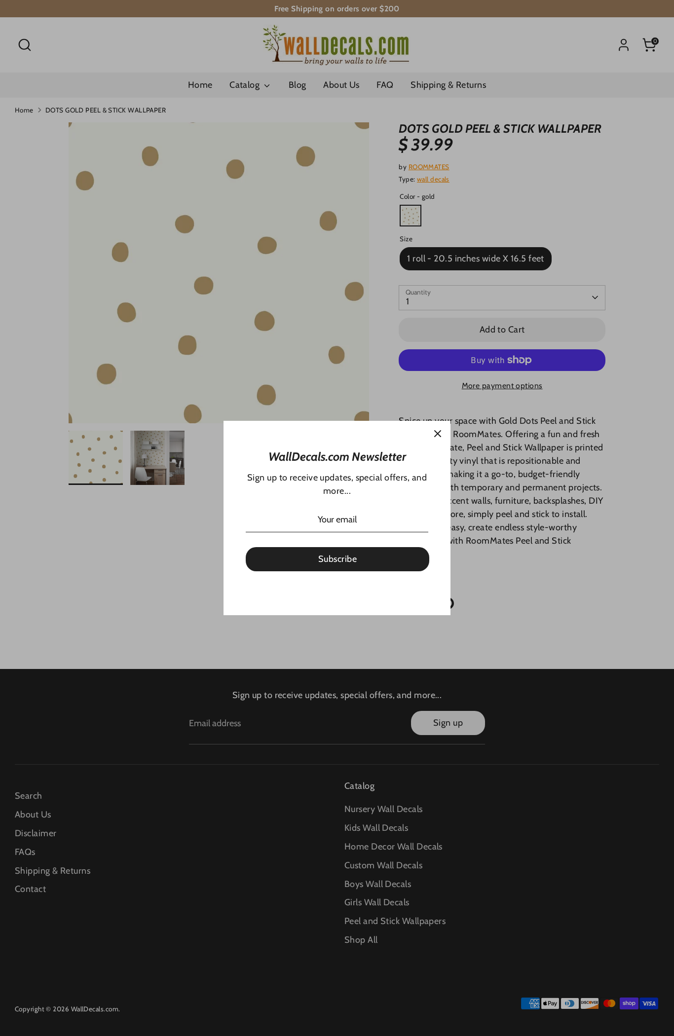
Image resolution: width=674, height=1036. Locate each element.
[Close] (438, 433)
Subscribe (337, 559)
